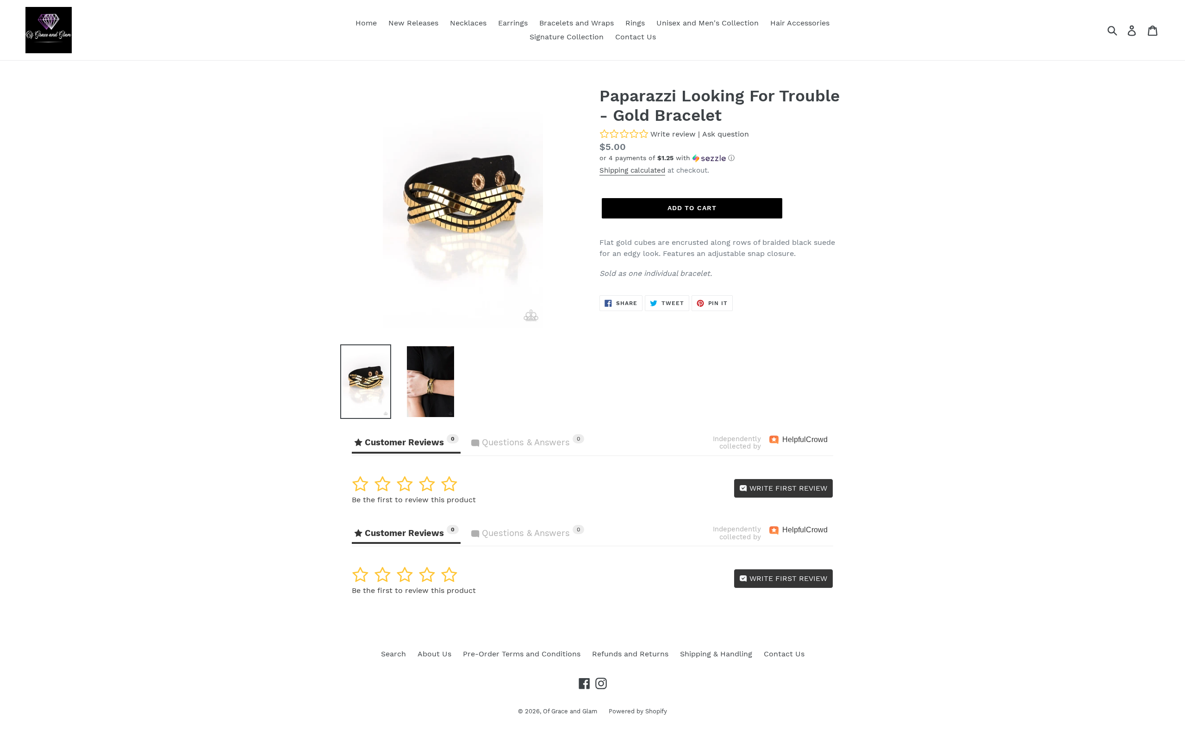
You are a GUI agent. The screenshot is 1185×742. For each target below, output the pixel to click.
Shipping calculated (632, 170)
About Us (434, 653)
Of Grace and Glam (570, 711)
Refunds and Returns (630, 653)
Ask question (725, 134)
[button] (722, 158)
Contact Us (784, 653)
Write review (673, 134)
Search (393, 653)
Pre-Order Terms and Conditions (521, 653)
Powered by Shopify (638, 711)
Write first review (787, 488)
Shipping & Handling (716, 653)
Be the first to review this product (414, 499)
